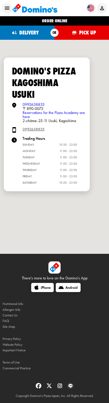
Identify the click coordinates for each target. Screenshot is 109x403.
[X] (49, 387)
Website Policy (12, 344)
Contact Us (10, 315)
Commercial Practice (17, 368)
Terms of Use (11, 362)
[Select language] (91, 8)
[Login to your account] (102, 8)
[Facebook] (39, 387)
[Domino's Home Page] (35, 8)
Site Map (9, 326)
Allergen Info (11, 310)
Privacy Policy (12, 339)
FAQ (6, 321)
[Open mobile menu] (7, 8)
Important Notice (14, 350)
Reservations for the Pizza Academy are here (54, 114)
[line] (70, 387)
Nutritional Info (13, 304)
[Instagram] (60, 387)
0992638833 (34, 104)
